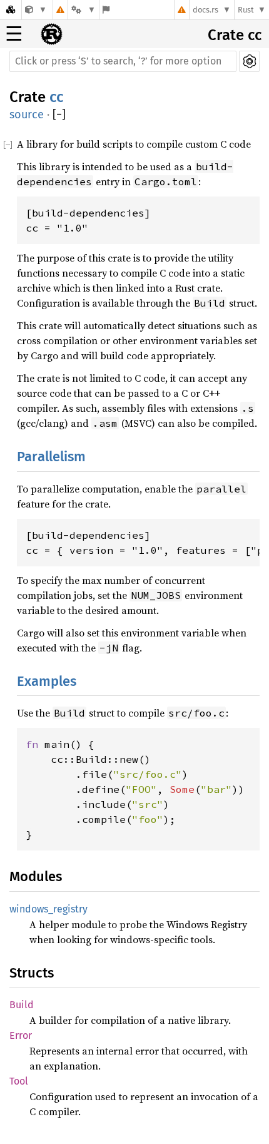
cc (56, 97)
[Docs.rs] (10, 9)
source (26, 114)
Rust (246, 9)
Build (21, 1005)
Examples (46, 681)
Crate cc (234, 35)
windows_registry (48, 909)
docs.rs (205, 9)
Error (20, 1035)
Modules (35, 876)
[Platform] (83, 9)
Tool (18, 1081)
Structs (31, 972)
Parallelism (51, 456)
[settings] (249, 61)
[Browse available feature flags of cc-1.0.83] (106, 9)
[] (59, 114)
